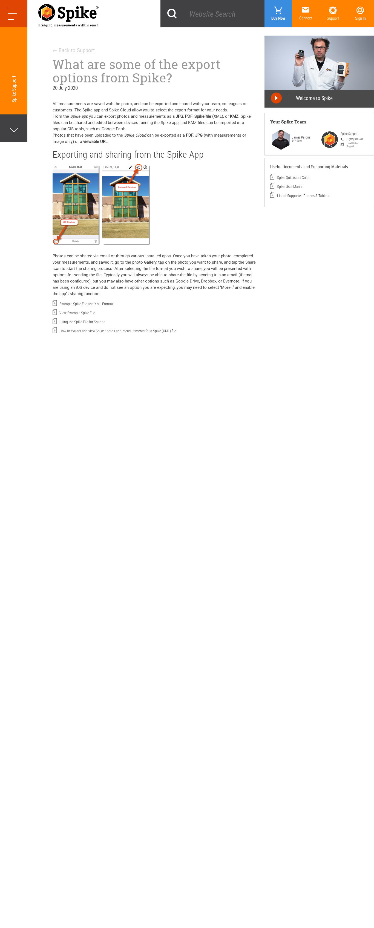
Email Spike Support (352, 145)
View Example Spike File (82, 312)
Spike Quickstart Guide (293, 177)
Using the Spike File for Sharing (82, 321)
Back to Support (77, 50)
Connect (305, 18)
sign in (360, 18)
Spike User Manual (290, 186)
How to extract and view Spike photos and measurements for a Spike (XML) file (117, 330)
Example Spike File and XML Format (86, 303)
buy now (278, 18)
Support (333, 18)
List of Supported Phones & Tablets (303, 195)
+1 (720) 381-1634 (354, 139)
